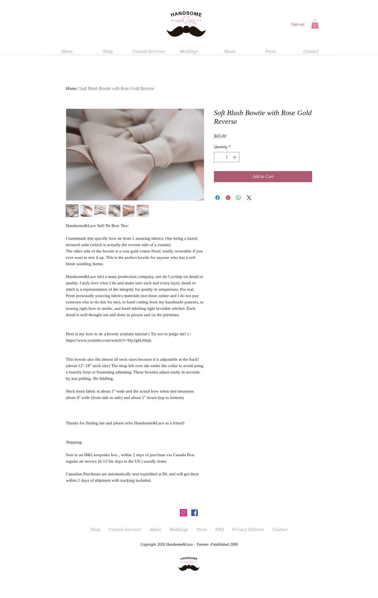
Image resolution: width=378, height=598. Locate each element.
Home (71, 88)
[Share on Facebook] (217, 197)
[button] (315, 24)
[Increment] (235, 157)
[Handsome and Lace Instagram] (183, 512)
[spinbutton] (227, 157)
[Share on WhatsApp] (238, 197)
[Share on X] (249, 197)
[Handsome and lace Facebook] (194, 512)
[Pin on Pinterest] (228, 197)
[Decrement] (218, 157)
